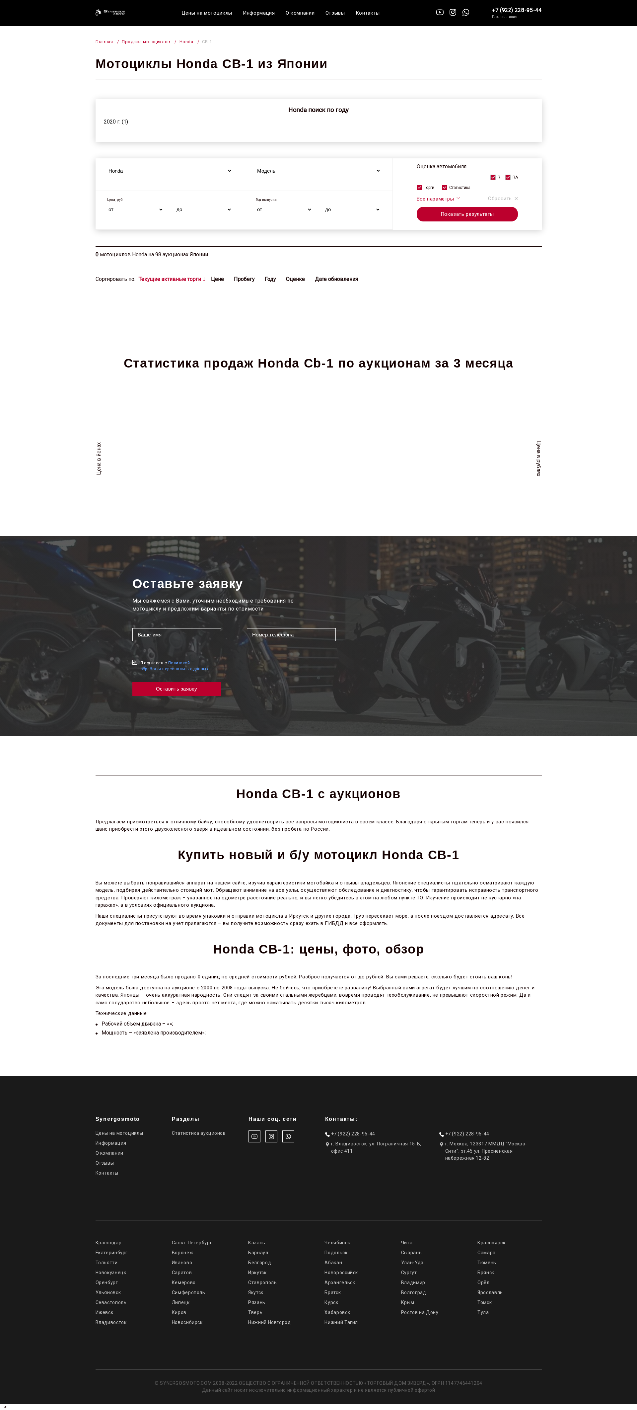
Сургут (409, 1272)
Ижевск (104, 1312)
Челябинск (337, 1242)
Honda (186, 41)
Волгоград (413, 1292)
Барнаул (258, 1252)
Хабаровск (337, 1312)
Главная (104, 41)
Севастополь (111, 1302)
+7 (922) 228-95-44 (517, 10)
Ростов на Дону (420, 1312)
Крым (407, 1302)
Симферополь (188, 1292)
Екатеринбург (112, 1252)
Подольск (335, 1252)
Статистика (459, 187)
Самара (486, 1252)
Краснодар (109, 1242)
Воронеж (182, 1252)
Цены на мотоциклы (206, 13)
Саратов (182, 1272)
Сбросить (500, 199)
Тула (483, 1312)
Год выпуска (266, 200)
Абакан (333, 1262)
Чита (407, 1242)
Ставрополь (262, 1282)
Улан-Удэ (412, 1262)
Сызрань (411, 1252)
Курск (331, 1302)
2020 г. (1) (116, 122)
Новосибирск (187, 1322)
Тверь (255, 1312)
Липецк (181, 1302)
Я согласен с (174, 666)
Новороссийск (341, 1272)
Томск (484, 1302)
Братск (332, 1292)
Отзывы (335, 13)
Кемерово (184, 1282)
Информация (259, 13)
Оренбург (107, 1282)
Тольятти (107, 1262)
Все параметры (436, 199)
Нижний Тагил (341, 1322)
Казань (256, 1242)
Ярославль (490, 1292)
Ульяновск (108, 1292)
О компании (300, 13)
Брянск (485, 1272)
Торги (429, 187)
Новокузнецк (111, 1272)
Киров (179, 1312)
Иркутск (257, 1272)
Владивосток (111, 1322)
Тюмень (486, 1262)
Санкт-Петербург (192, 1242)
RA (515, 177)
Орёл (483, 1282)
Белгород (259, 1262)
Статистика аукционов (199, 1133)
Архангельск (339, 1282)
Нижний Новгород (269, 1322)
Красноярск (491, 1242)
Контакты (368, 13)
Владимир (413, 1282)
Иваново (182, 1262)
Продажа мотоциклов (146, 41)
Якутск (255, 1292)
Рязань (256, 1302)
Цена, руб (115, 200)
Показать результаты (467, 214)
